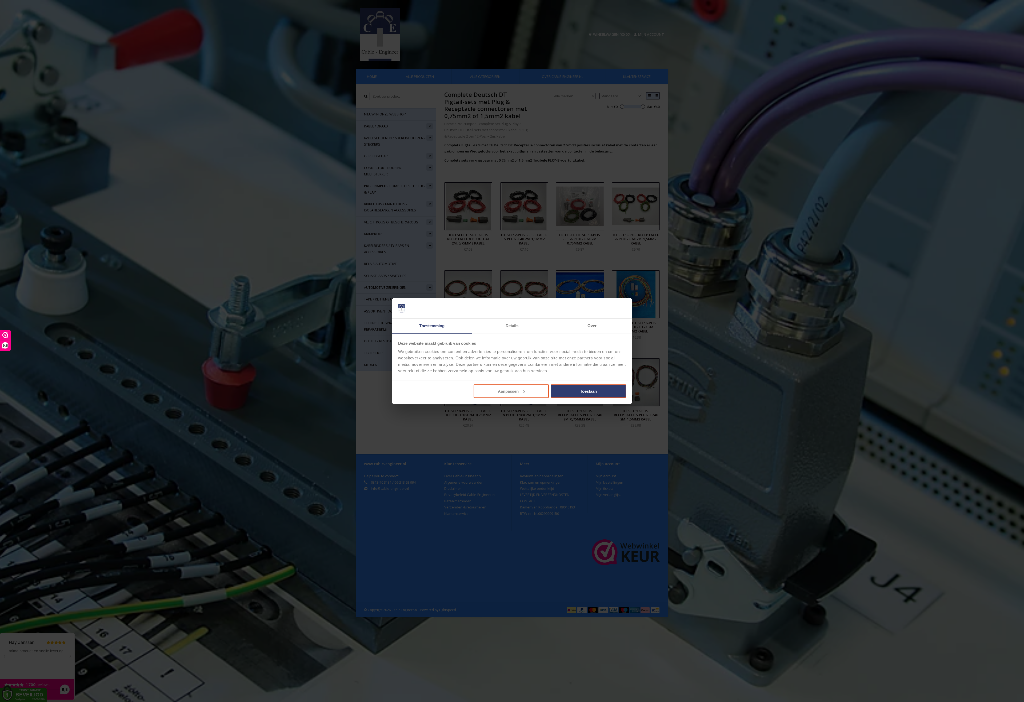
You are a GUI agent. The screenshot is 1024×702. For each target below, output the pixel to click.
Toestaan (588, 391)
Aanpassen (508, 391)
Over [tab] (592, 325)
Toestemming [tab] (432, 325)
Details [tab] (512, 325)
